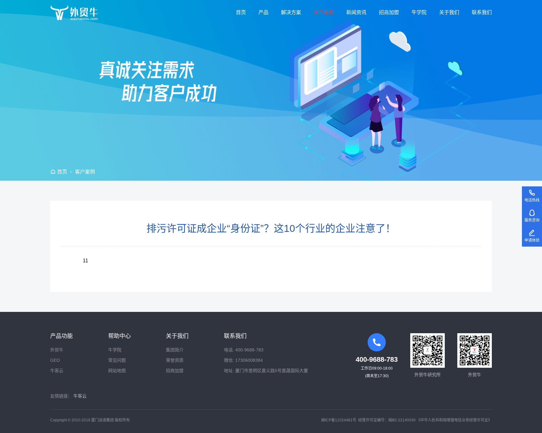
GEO (55, 360)
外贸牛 (56, 349)
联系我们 (482, 12)
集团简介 (174, 349)
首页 (241, 12)
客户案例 (324, 12)
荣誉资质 (174, 360)
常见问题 (117, 360)
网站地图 (117, 370)
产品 (263, 12)
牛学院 (419, 12)
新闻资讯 (356, 12)
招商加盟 (389, 12)
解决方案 (291, 12)
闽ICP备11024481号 (338, 420)
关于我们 (449, 12)
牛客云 (56, 370)
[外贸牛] (74, 12)
